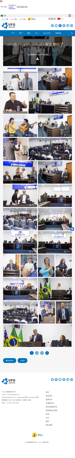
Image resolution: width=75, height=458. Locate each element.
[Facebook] (63, 25)
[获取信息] (32, 18)
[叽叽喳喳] (60, 25)
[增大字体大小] (50, 19)
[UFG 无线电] (67, 25)
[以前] (32, 353)
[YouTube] (56, 25)
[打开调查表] (72, 33)
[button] (13, 33)
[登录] (1, 1)
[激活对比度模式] (55, 19)
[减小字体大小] (52, 19)
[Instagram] (52, 25)
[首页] (8, 28)
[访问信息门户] (37, 437)
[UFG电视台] (71, 25)
